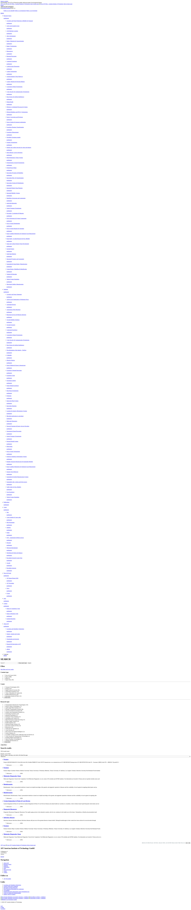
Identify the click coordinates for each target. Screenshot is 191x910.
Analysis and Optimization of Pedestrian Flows (18, 299)
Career (5, 871)
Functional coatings (11, 380)
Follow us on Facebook (31, 10)
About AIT (6, 863)
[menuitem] (97, 18)
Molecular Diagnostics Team (12, 776)
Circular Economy (11, 324)
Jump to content (4, 1)
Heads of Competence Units (13, 608)
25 (186, 843)
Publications (6, 867)
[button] (2, 5)
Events (8, 593)
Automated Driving (11, 304)
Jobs (8, 512)
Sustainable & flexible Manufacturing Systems (17, 477)
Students (9, 527)
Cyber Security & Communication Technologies (18, 91)
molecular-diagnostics (12, 203)
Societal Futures (10, 248)
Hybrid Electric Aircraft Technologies (15, 162)
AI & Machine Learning (12, 31)
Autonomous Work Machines (13, 309)
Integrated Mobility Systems (13, 193)
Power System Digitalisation (13, 223)
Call (2, 906)
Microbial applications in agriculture (15, 416)
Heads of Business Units (12, 613)
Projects (6, 759)
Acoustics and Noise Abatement (14, 294)
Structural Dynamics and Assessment (15, 259)
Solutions (6, 865)
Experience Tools (11, 375)
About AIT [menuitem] (6, 623)
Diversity (9, 542)
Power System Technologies (13, 451)
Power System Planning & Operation (15, 228)
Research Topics (7, 864)
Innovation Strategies (11, 406)
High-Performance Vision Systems (15, 157)
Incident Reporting (11, 618)
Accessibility (7, 890)
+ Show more (7, 697)
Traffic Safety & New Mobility (14, 487)
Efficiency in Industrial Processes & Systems (17, 107)
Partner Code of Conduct (9, 894)
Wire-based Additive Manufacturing (15, 284)
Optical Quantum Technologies (14, 208)
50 (189, 843)
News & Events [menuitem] (7, 573)
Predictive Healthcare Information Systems (17, 456)
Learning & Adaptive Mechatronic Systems (17, 411)
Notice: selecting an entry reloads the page (169, 843)
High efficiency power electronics (14, 152)
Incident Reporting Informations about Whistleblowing (16, 891)
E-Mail (2, 907)
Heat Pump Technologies (12, 390)
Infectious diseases (9, 817)
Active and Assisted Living (13, 26)
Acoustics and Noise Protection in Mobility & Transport (20, 20)
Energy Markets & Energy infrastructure (16, 365)
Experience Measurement (13, 132)
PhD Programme (10, 522)
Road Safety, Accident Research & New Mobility (18, 238)
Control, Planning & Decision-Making (16, 81)
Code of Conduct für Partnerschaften (12, 893)
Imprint (2, 856)
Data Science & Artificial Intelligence (15, 96)
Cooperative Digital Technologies (14, 86)
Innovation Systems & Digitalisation (15, 183)
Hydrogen (9, 395)
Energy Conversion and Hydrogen (15, 117)
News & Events (7, 869)
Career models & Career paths (14, 517)
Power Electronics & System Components (16, 218)
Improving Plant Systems (12, 400)
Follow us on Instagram (20, 10)
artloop (8, 649)
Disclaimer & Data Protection (10, 887)
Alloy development (11, 36)
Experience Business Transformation (15, 127)
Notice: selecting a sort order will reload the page (16, 755)
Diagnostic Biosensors (10, 809)
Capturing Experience (12, 61)
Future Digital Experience (13, 385)
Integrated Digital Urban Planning (15, 188)
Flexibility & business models (13, 137)
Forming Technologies (12, 142)
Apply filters (3, 744)
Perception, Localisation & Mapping (15, 213)
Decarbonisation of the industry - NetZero (16, 350)
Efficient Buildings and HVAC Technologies (17, 112)
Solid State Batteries (11, 254)
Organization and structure (13, 639)
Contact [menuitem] (5, 603)
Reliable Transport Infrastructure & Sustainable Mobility (20, 461)
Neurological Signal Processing (14, 431)
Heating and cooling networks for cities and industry (19, 147)
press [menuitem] (5, 598)
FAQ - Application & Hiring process (15, 537)
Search (2, 663)
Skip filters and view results (7, 669)
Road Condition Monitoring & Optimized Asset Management (21, 233)
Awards (8, 563)
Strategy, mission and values (13, 634)
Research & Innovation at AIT (14, 644)
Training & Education (12, 274)
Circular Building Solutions (13, 319)
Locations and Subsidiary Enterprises (15, 629)
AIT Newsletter (10, 583)
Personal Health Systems (12, 441)
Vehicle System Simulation (13, 279)
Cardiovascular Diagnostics (13, 66)
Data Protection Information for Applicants (14, 889)
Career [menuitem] (5, 507)
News (8, 588)
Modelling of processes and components (16, 198)
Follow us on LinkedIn (9, 10)
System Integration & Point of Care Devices (17, 801)
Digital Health (10, 102)
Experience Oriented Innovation (14, 370)
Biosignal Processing (11, 56)
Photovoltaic (9, 446)
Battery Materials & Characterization (15, 41)
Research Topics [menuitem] (7, 15)
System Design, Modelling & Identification (17, 269)
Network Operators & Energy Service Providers (18, 426)
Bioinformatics (8, 784)
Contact (5, 872)
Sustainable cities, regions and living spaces (17, 482)
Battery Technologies (12, 46)
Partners (6, 767)
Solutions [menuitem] (6, 289)
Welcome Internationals (12, 547)
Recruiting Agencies (11, 568)
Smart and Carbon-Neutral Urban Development (18, 243)
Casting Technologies (12, 71)
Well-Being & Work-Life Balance (14, 553)
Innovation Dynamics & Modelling (15, 172)
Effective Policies (11, 360)
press (5, 868)
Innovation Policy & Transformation (15, 178)
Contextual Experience (12, 330)
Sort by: (3, 755)
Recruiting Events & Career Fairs (14, 558)
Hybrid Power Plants (11, 167)
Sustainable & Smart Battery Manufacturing (17, 264)
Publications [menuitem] (6, 502)
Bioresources (10, 51)
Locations (3, 908)
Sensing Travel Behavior (12, 471)
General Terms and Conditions (11, 886)
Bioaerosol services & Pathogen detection (16, 314)
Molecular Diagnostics (12, 421)
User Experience (10, 492)
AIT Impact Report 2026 (12, 578)
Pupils (8, 532)
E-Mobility (9, 355)
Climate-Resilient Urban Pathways (15, 76)
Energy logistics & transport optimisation (16, 122)
